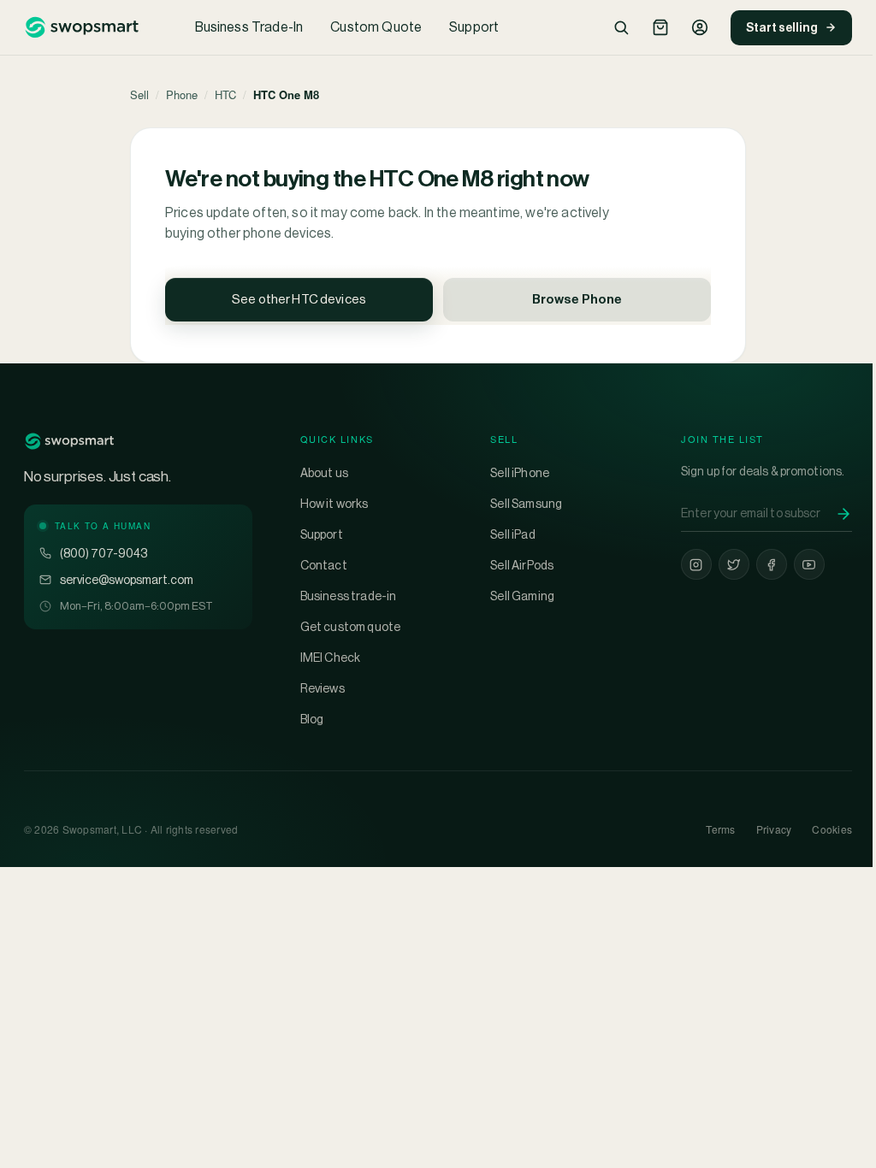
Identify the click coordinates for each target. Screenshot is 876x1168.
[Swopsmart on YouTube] (809, 564)
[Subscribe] (843, 513)
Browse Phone (577, 299)
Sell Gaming (522, 596)
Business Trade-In (249, 27)
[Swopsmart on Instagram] (696, 564)
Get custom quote (350, 627)
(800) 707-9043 (103, 553)
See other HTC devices (299, 299)
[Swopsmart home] (81, 27)
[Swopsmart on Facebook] (771, 564)
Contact (323, 565)
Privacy (774, 829)
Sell (139, 94)
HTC (225, 94)
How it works (334, 503)
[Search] (621, 27)
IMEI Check (330, 657)
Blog (312, 719)
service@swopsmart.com (126, 580)
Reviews (322, 688)
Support (474, 27)
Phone (182, 94)
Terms (720, 829)
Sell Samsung (526, 503)
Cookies (832, 829)
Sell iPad (512, 534)
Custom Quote (376, 27)
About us (324, 473)
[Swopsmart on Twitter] (734, 564)
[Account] (699, 27)
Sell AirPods (521, 565)
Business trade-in (348, 596)
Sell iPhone (519, 473)
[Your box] (660, 27)
